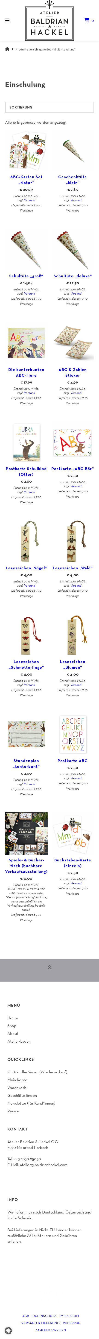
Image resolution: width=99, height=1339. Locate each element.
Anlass (21, 66)
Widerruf (71, 1323)
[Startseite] (49, 20)
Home (12, 1017)
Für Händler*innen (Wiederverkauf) (37, 1072)
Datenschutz (44, 1316)
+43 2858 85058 (27, 1158)
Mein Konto (17, 1079)
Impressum (69, 1316)
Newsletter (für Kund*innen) (31, 1103)
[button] (8, 1330)
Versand (29, 200)
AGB (25, 1316)
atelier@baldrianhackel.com (44, 1164)
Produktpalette (10, 66)
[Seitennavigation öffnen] (14, 20)
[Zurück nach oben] (49, 970)
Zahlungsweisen (50, 1330)
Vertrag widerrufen (25, 1176)
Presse (13, 1111)
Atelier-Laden (19, 1041)
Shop (12, 1025)
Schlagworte (32, 66)
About (12, 1033)
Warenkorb (16, 1087)
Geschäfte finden (22, 1095)
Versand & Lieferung (40, 1323)
